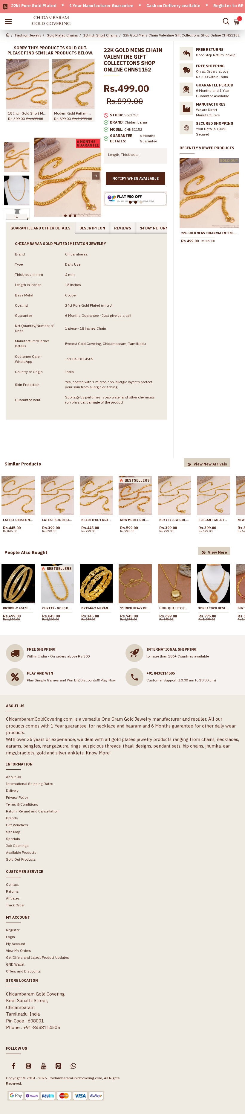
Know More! (98, 753)
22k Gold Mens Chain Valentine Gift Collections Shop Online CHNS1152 (209, 233)
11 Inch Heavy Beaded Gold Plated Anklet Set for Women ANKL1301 (135, 608)
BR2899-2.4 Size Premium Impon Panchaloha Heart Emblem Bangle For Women (18, 608)
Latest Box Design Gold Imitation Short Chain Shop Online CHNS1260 (57, 520)
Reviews (122, 228)
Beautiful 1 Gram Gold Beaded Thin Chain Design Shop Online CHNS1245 (96, 520)
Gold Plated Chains (62, 35)
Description (92, 228)
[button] (39, 175)
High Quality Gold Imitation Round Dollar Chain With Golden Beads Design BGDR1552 (174, 608)
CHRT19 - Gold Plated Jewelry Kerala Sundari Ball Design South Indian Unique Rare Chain (57, 608)
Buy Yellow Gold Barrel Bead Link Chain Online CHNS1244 (174, 520)
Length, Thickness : (124, 154)
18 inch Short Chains (100, 35)
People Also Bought (26, 552)
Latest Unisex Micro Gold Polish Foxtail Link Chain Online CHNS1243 (18, 520)
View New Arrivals (210, 464)
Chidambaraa (136, 122)
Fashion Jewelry (28, 35)
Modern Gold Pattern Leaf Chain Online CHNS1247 (73, 113)
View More (217, 552)
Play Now (108, 680)
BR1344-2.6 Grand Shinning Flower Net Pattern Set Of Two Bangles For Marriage (96, 608)
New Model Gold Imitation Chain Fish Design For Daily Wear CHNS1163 (135, 520)
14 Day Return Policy (161, 228)
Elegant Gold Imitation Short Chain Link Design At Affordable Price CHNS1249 (213, 520)
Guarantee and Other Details (40, 228)
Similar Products (22, 464)
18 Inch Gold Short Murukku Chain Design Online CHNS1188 (27, 113)
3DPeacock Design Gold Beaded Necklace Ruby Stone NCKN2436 (213, 608)
